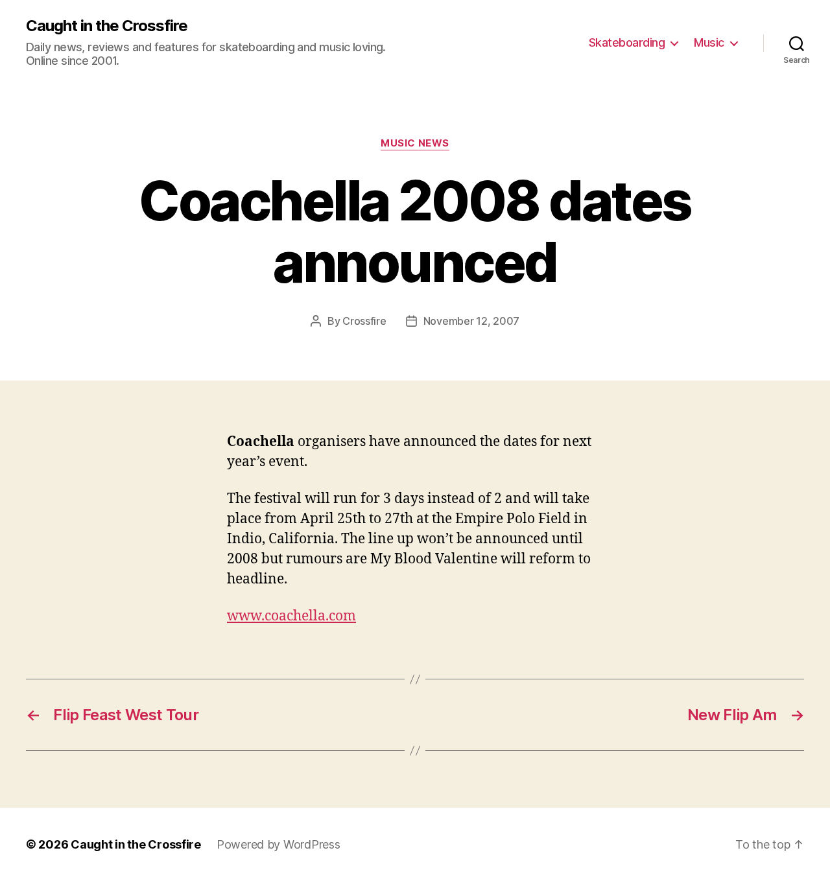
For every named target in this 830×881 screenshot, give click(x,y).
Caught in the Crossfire (106, 26)
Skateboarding (627, 42)
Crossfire (364, 320)
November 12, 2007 (471, 320)
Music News (415, 143)
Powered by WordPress (278, 844)
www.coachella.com (291, 616)
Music (709, 42)
